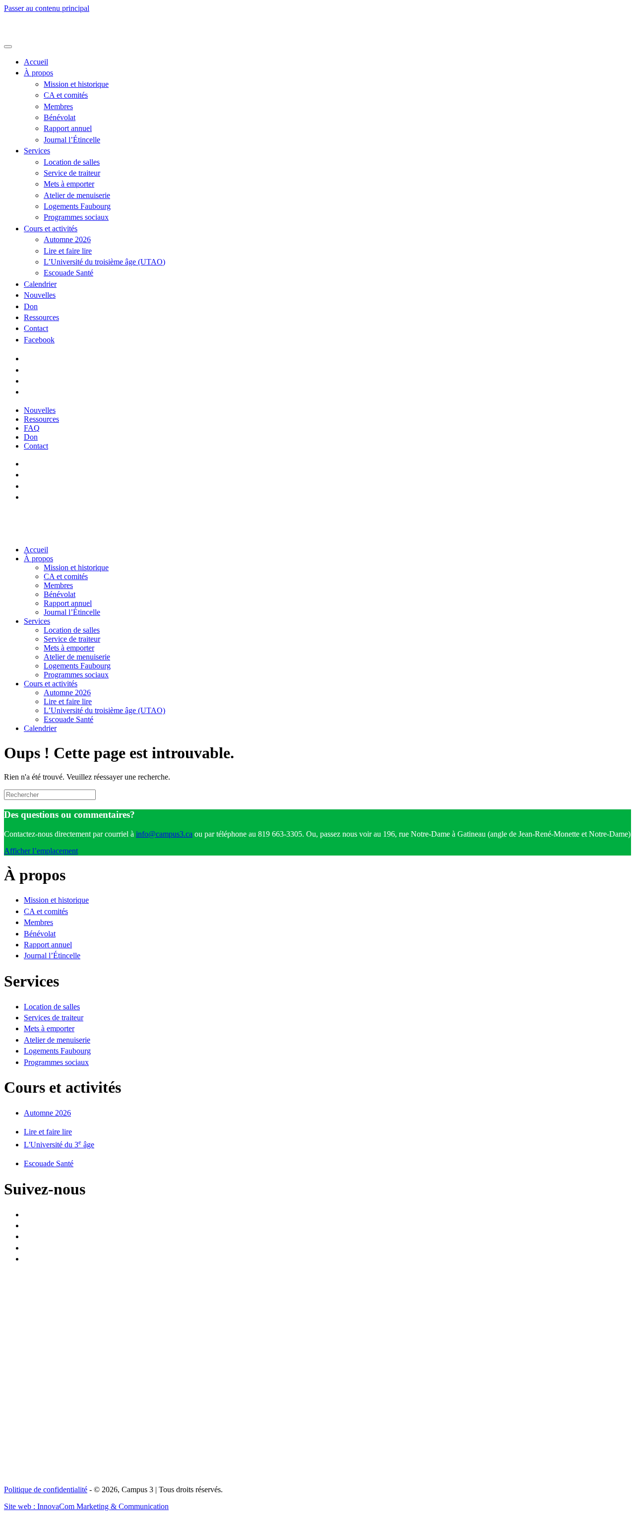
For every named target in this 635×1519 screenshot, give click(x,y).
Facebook (39, 339)
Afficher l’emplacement (41, 851)
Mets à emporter (69, 184)
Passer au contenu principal (46, 8)
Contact (36, 328)
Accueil (36, 62)
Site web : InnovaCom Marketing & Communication (86, 1506)
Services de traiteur (53, 1017)
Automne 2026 (67, 239)
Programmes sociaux (76, 217)
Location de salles (72, 162)
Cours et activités (50, 228)
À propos (38, 72)
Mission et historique (76, 84)
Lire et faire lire (68, 251)
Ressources (41, 317)
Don (31, 306)
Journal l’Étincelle (72, 139)
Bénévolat (59, 117)
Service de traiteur (72, 173)
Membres (58, 106)
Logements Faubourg (77, 206)
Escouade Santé (68, 272)
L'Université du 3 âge (59, 1144)
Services (37, 150)
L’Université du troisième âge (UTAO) (104, 262)
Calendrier (40, 284)
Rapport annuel (68, 128)
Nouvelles (40, 295)
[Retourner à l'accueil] (103, 35)
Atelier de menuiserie (77, 195)
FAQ (32, 428)
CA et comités (66, 95)
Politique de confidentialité (45, 1489)
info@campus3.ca (164, 834)
